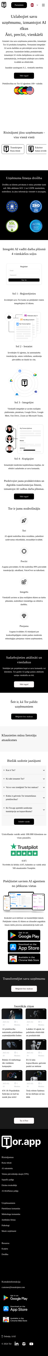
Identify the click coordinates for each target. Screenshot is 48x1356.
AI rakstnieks (7, 1168)
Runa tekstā (6, 1163)
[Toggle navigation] (43, 5)
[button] (33, 5)
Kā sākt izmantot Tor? (15, 779)
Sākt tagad (24, 76)
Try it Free (24, 1121)
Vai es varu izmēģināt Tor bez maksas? (22, 787)
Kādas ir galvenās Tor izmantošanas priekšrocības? (21, 797)
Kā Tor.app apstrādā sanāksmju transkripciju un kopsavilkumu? (19, 810)
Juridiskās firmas (9, 1220)
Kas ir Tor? (10, 770)
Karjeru (5, 1249)
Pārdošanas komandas (11, 1208)
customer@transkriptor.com (13, 1287)
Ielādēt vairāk (24, 822)
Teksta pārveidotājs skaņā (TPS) (15, 1174)
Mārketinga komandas (11, 1214)
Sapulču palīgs (8, 1180)
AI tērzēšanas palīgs (10, 1191)
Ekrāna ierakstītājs (9, 1185)
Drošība (5, 1254)
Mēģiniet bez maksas (24, 716)
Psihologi (5, 1225)
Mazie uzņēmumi (9, 1231)
